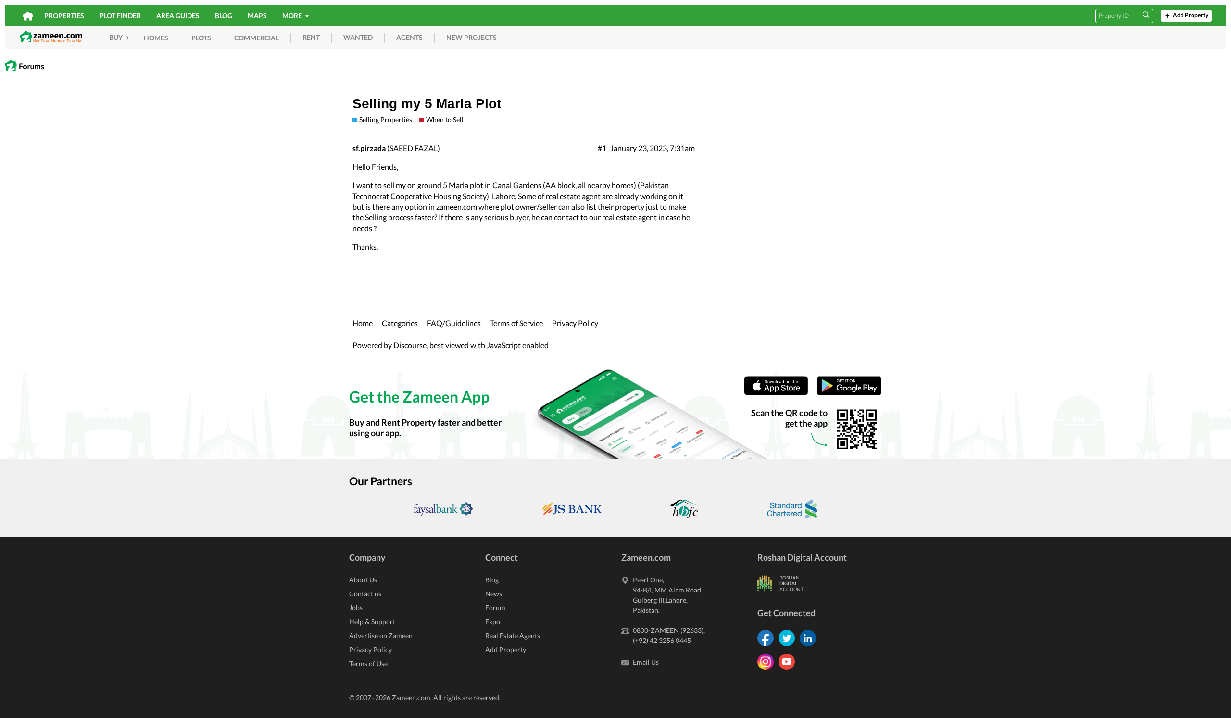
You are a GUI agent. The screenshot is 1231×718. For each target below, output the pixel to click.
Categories (400, 323)
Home (362, 323)
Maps (257, 16)
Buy (116, 37)
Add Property (1190, 15)
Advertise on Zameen (381, 635)
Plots (201, 38)
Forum (495, 608)
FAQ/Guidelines (454, 323)
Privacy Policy (575, 323)
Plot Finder (120, 16)
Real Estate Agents (512, 635)
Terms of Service (516, 323)
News (493, 594)
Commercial (256, 38)
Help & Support (372, 621)
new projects (471, 37)
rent (311, 37)
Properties (64, 16)
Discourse (410, 345)
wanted (358, 37)
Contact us (365, 594)
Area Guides (178, 16)
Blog (223, 16)
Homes (156, 38)
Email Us (646, 662)
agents (409, 37)
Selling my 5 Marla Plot (426, 103)
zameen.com (456, 206)
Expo (492, 621)
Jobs (356, 608)
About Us (363, 580)
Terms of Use (368, 663)
